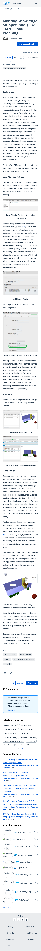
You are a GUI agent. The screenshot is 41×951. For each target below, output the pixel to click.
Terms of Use (31, 927)
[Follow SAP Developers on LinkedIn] (27, 920)
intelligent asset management (13, 741)
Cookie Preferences (10, 945)
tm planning (7, 664)
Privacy (10, 927)
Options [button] (18, 48)
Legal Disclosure (31, 933)
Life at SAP (30, 741)
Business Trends (9, 725)
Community (16, 3)
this (4, 535)
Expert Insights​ (8, 737)
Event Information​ (9, 733)
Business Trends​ (25, 725)
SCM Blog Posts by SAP (12, 9)
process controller (25, 654)
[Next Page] (22, 748)
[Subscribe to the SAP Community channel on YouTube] (22, 920)
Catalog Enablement (10, 729)
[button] (10, 62)
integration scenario (10, 654)
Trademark (10, 939)
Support (31, 939)
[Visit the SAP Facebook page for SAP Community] (14, 920)
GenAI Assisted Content (26, 737)
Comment (11, 710)
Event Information (26, 729)
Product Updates (20, 745)
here (23, 227)
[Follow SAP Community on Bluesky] (18, 920)
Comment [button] (32, 683)
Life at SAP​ (7, 745)
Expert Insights (24, 733)
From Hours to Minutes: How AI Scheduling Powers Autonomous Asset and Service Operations (19, 788)
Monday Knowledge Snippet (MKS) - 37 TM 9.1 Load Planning (20, 27)
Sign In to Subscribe (27, 44)
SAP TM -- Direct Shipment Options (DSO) (19, 814)
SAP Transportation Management (14, 68)
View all (6, 908)
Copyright (10, 933)
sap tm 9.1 (7, 659)
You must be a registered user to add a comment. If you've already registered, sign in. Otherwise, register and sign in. (19, 702)
